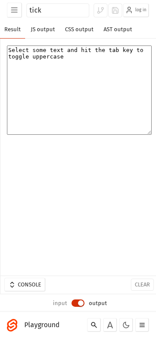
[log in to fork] (100, 10)
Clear (142, 284)
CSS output (79, 29)
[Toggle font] (110, 325)
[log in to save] (115, 10)
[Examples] (14, 10)
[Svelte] (14, 325)
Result (12, 29)
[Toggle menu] (142, 325)
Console (29, 284)
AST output (118, 29)
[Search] (94, 325)
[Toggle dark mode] (126, 325)
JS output (43, 29)
